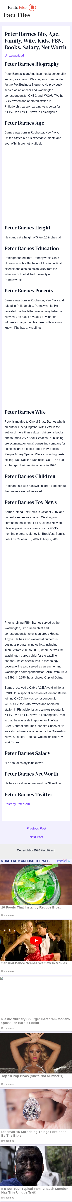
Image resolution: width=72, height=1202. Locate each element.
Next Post (36, 837)
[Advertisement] (36, 187)
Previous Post (36, 828)
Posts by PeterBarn (17, 804)
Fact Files (17, 14)
